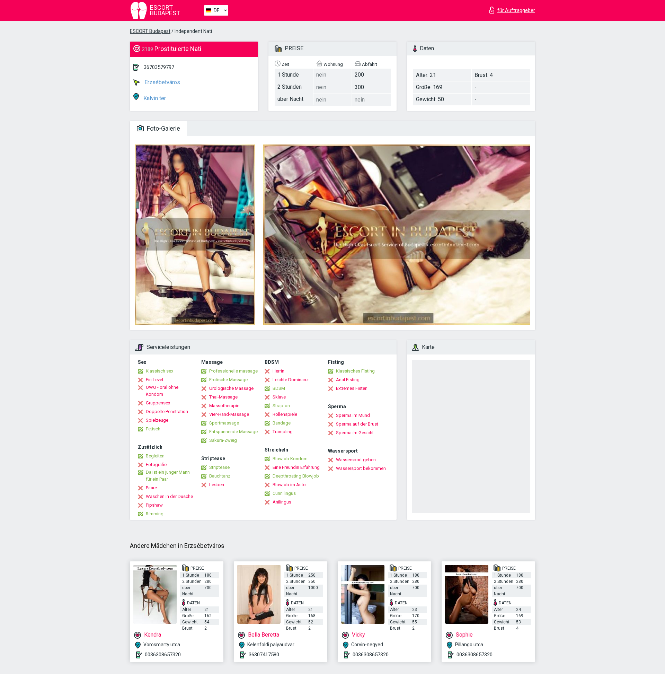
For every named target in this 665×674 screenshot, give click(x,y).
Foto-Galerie (162, 128)
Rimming (154, 513)
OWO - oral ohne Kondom (162, 391)
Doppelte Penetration (167, 411)
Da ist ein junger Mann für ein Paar (168, 476)
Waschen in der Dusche (169, 496)
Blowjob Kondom (290, 458)
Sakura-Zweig (223, 440)
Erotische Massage (228, 379)
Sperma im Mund (353, 415)
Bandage (282, 423)
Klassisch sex (159, 371)
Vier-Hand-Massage (229, 414)
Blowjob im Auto (289, 484)
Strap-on (281, 405)
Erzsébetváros (161, 82)
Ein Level (154, 379)
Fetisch (153, 428)
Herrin (278, 371)
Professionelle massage (233, 371)
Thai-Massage (223, 397)
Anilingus (282, 502)
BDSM (279, 388)
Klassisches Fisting (355, 371)
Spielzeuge (157, 420)
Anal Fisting (348, 379)
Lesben (216, 484)
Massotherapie (224, 405)
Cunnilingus (284, 493)
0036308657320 (163, 654)
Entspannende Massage (233, 431)
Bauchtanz (219, 476)
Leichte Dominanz (291, 379)
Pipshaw (154, 505)
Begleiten (155, 455)
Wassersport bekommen (361, 468)
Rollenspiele (285, 414)
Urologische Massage (231, 388)
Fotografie (156, 464)
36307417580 (264, 654)
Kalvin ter (154, 98)
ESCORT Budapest (150, 31)
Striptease (219, 467)
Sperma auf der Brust (357, 424)
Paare (151, 487)
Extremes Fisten (351, 388)
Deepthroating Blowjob (296, 476)
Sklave (279, 397)
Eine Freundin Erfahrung (296, 467)
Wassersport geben (356, 459)
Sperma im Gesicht (355, 432)
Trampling (283, 431)
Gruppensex (158, 402)
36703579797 (159, 67)
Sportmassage (224, 423)
